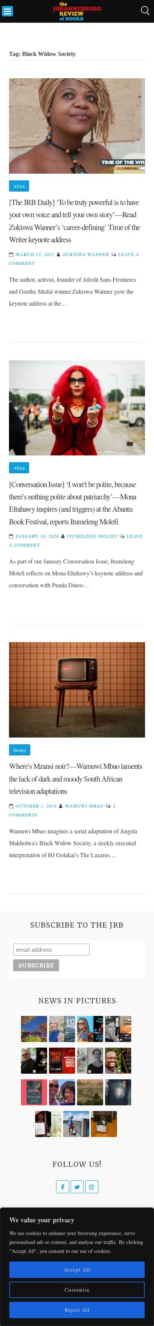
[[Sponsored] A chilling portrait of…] (62, 1061)
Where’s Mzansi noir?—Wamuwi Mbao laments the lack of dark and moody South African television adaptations (75, 778)
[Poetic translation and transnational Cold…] (118, 1092)
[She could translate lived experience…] (62, 1092)
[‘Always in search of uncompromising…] (118, 1029)
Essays (19, 750)
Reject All (77, 1309)
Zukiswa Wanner (86, 254)
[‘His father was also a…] (48, 1124)
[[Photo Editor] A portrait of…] (76, 1124)
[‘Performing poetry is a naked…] (90, 1061)
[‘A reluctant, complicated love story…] (62, 1029)
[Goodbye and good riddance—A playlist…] (104, 1124)
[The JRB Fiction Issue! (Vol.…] (34, 1029)
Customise (77, 1289)
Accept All (77, 1269)
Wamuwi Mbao (84, 806)
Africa (19, 186)
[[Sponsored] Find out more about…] (34, 1092)
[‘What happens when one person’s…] (118, 1061)
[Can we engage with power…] (34, 1061)
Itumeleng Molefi (92, 536)
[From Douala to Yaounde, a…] (90, 1092)
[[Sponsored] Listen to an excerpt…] (90, 1029)
